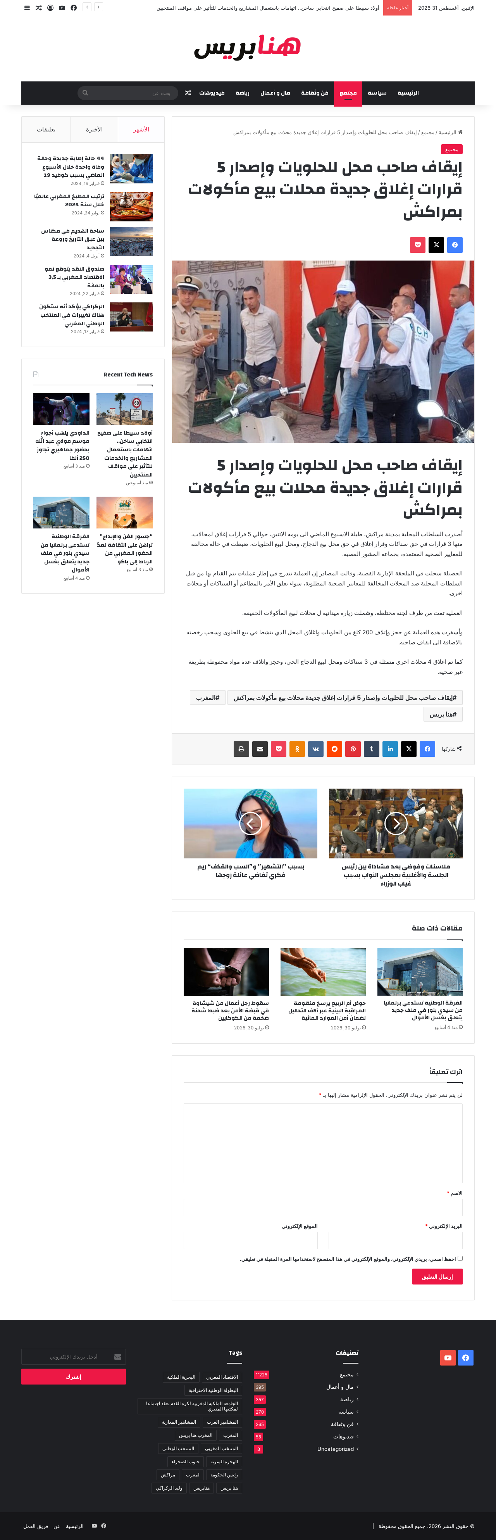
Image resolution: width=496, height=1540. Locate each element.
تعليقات (46, 129)
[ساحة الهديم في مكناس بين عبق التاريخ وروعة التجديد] (131, 241)
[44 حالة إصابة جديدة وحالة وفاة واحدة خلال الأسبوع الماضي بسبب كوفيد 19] (131, 168)
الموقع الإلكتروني (300, 1226)
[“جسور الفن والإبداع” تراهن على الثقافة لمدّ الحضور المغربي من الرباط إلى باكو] (124, 512)
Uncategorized (335, 1449)
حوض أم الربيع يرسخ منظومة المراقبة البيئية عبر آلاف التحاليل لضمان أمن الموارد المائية (327, 1010)
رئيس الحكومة (224, 1475)
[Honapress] (248, 49)
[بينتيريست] (353, 749)
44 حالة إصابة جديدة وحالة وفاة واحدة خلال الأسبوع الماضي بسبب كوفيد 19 (70, 167)
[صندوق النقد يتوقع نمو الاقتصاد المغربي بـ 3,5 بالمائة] (131, 279)
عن (56, 1526)
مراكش (168, 1475)
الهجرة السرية (224, 1461)
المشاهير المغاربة (179, 1422)
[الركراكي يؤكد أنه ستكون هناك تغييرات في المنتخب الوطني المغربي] (131, 316)
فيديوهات (212, 93)
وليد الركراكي (169, 1488)
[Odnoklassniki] (297, 749)
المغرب (205, 697)
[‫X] (436, 245)
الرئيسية (408, 93)
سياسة (377, 93)
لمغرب (193, 1475)
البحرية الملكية (181, 1377)
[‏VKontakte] (316, 749)
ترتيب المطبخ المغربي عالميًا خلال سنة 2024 (69, 201)
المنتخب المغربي (221, 1448)
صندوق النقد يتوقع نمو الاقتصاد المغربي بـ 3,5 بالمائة (74, 277)
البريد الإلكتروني (444, 1226)
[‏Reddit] (334, 749)
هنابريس (201, 1488)
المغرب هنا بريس (195, 1435)
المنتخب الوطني (178, 1448)
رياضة (243, 93)
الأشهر (141, 129)
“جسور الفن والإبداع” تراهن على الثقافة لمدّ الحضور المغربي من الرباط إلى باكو (125, 549)
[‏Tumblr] (371, 749)
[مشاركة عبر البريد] (260, 749)
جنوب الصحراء (186, 1461)
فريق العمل (35, 1526)
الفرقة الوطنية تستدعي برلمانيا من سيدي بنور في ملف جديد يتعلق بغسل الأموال (423, 1010)
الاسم (455, 1193)
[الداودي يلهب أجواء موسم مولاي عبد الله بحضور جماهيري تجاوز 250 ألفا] (61, 409)
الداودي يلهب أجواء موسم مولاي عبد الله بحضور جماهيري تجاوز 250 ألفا (62, 445)
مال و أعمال (275, 93)
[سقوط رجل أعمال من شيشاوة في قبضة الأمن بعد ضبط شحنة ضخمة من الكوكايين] (226, 972)
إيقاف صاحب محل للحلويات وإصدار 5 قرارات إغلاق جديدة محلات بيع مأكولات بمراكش (343, 697)
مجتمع (348, 93)
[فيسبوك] (455, 245)
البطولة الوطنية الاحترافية (213, 1390)
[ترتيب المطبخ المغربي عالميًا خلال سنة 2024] (131, 206)
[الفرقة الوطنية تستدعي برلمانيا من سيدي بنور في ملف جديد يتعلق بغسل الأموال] (420, 972)
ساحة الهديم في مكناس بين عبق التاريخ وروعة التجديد (72, 239)
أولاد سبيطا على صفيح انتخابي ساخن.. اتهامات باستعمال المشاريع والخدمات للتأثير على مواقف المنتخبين (268, 8)
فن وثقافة (315, 93)
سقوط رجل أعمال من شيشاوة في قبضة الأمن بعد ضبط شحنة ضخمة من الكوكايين (230, 1010)
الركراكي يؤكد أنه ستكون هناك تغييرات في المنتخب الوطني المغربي (71, 315)
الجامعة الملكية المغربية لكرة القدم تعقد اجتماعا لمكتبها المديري (192, 1406)
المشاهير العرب (222, 1422)
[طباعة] (241, 749)
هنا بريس (441, 714)
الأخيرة (94, 129)
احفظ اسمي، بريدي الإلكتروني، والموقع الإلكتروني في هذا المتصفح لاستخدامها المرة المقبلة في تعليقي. (348, 1259)
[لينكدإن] (390, 749)
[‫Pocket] (417, 245)
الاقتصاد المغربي (222, 1377)
